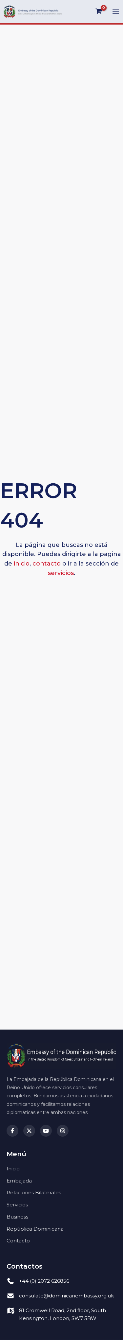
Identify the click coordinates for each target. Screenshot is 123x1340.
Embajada (19, 1181)
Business (17, 1217)
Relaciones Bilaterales (34, 1192)
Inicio (13, 1168)
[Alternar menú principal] (116, 12)
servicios (61, 573)
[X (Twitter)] (29, 1131)
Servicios (17, 1204)
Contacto (18, 1241)
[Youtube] (46, 1131)
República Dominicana (35, 1229)
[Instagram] (63, 1131)
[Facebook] (12, 1131)
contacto (46, 563)
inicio (22, 563)
